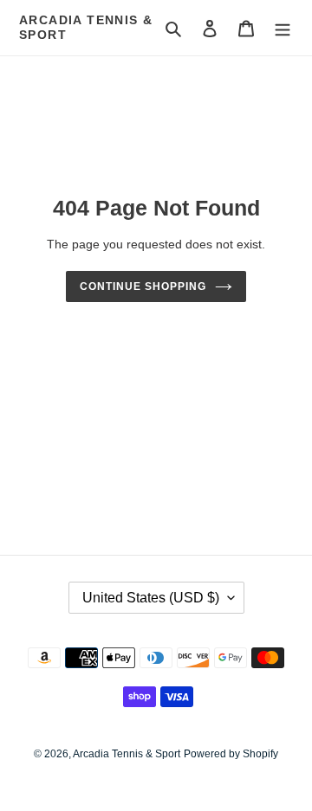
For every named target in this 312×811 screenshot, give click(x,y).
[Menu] (282, 28)
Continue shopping (143, 286)
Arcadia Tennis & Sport (86, 27)
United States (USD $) (150, 597)
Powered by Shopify (231, 754)
